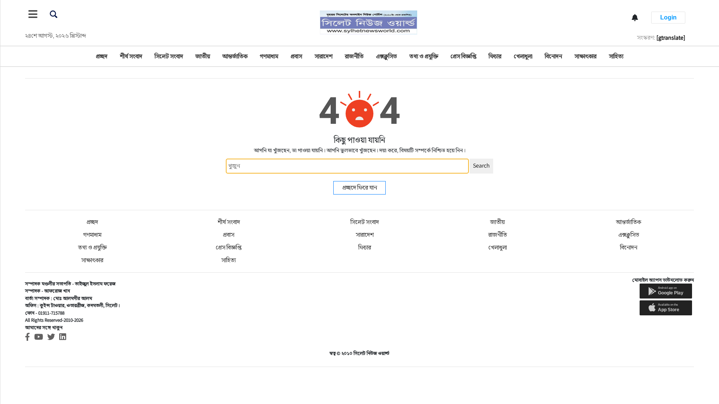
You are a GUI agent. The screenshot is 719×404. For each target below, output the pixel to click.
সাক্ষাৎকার (585, 56)
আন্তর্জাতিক (235, 56)
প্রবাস (296, 56)
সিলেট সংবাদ (169, 56)
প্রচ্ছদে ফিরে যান (359, 188)
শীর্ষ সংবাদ (131, 56)
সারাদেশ (324, 56)
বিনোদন (553, 56)
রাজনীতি (354, 56)
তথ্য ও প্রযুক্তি (423, 56)
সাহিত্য (616, 56)
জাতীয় (202, 56)
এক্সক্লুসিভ (386, 56)
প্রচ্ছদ (101, 56)
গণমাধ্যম (269, 56)
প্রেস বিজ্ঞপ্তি (463, 56)
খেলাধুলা (523, 56)
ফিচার (495, 56)
